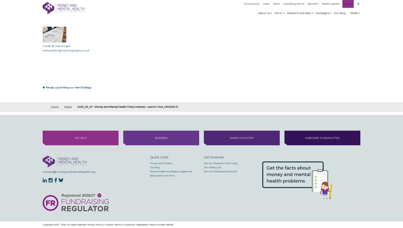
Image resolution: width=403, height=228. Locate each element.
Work (276, 3)
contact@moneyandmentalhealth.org (69, 171)
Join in (278, 13)
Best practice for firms (162, 175)
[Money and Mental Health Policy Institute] (63, 8)
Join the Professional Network (220, 171)
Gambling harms (293, 3)
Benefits (313, 3)
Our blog (340, 13)
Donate (348, 3)
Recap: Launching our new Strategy (68, 87)
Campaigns (322, 13)
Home (55, 106)
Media (354, 13)
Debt (266, 3)
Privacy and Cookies (161, 163)
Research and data (299, 13)
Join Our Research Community (221, 163)
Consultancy (252, 3)
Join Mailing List (212, 167)
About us (264, 13)
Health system (331, 3)
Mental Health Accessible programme (171, 171)
